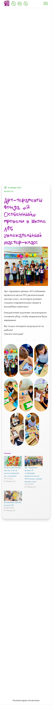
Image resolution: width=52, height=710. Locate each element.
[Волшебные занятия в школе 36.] (13, 496)
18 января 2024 (14, 187)
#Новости (8, 191)
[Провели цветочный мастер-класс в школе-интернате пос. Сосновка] (13, 461)
